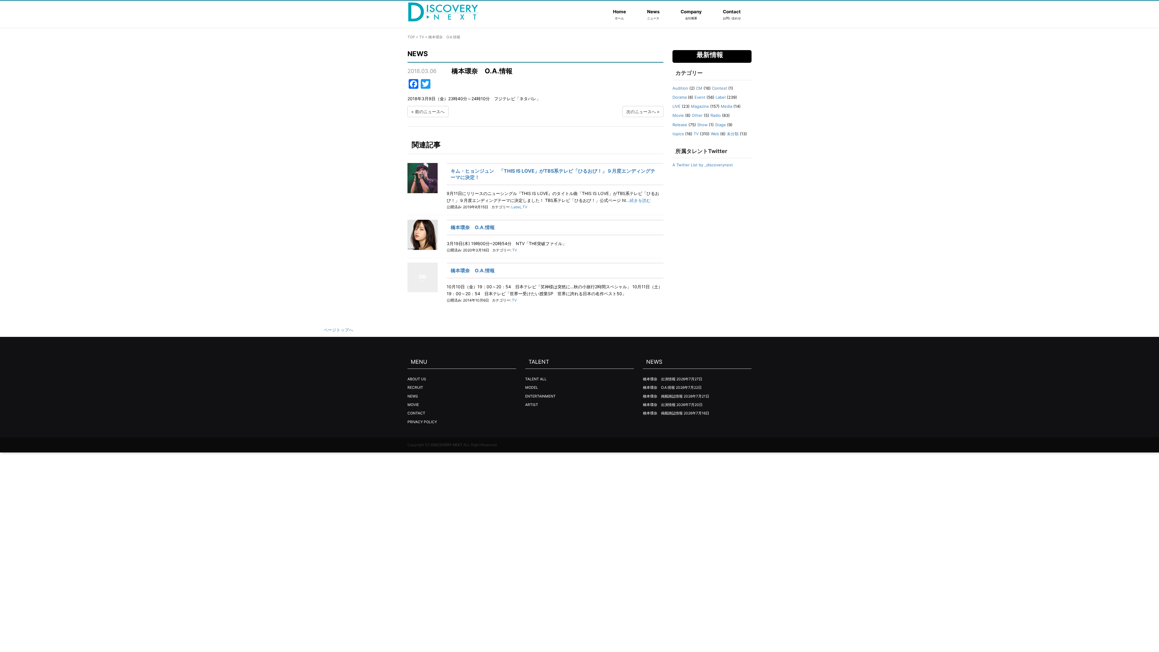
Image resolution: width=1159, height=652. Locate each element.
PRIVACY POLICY (422, 422)
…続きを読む (638, 200)
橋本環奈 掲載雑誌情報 (663, 396)
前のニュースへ (430, 111)
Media (726, 106)
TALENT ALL (536, 379)
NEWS (412, 396)
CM (699, 88)
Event (699, 97)
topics (678, 133)
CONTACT (416, 413)
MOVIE (413, 404)
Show (702, 124)
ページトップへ (338, 329)
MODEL (531, 387)
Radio (715, 115)
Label (516, 207)
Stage (720, 124)
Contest (719, 88)
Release (679, 124)
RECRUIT (415, 387)
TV (421, 37)
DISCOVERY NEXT (446, 445)
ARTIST (531, 404)
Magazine (700, 106)
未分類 (733, 133)
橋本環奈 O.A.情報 (473, 227)
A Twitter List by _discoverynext (702, 164)
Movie (678, 115)
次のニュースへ (641, 111)
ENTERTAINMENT (540, 396)
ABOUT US (416, 379)
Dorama (679, 97)
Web (715, 133)
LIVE (676, 106)
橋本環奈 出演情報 (659, 379)
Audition (680, 88)
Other (697, 115)
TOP (411, 37)
